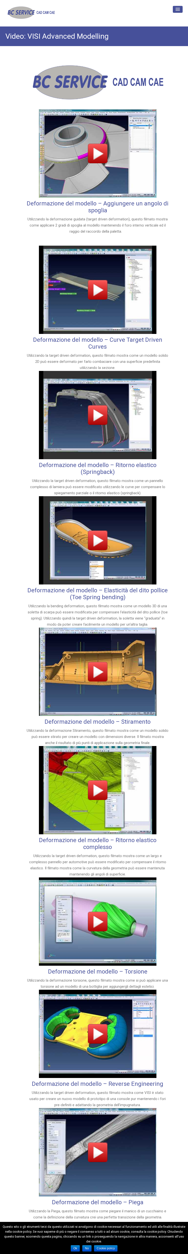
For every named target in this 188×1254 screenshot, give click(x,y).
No (87, 1248)
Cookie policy (106, 1248)
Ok (75, 1248)
